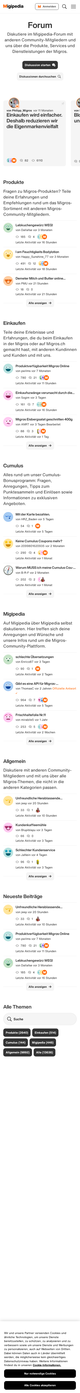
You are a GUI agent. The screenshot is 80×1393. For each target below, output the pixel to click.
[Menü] (73, 6)
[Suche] (64, 6)
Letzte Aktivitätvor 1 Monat (34, 558)
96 (22, 861)
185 (23, 236)
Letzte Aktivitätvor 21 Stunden (36, 294)
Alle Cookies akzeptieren (40, 1385)
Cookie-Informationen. (47, 1365)
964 (23, 700)
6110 (40, 160)
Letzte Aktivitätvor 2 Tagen (34, 674)
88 (22, 431)
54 (22, 526)
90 (22, 668)
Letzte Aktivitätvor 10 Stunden (36, 815)
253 (23, 726)
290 (23, 552)
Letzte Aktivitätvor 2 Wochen (35, 732)
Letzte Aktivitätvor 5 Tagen (34, 531)
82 (26, 160)
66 (22, 836)
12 (34, 263)
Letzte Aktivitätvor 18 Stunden (36, 269)
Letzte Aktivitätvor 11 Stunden (36, 383)
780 (23, 377)
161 (23, 404)
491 (23, 263)
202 (23, 579)
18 (22, 289)
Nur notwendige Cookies (40, 1374)
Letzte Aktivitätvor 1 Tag (32, 436)
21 (35, 377)
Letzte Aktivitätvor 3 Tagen (34, 840)
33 (22, 810)
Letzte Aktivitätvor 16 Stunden (36, 242)
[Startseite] (13, 7)
